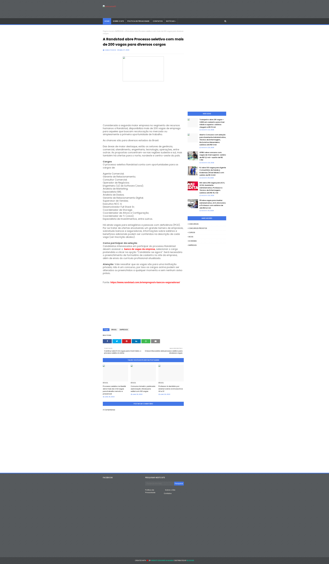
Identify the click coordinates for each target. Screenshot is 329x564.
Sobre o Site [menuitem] (118, 21)
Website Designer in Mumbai (162, 560)
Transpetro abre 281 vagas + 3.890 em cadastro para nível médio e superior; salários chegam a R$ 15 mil (212, 123)
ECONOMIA (193, 241)
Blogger (190, 560)
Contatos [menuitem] (158, 21)
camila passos (110, 50)
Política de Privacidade (150, 491)
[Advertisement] (143, 103)
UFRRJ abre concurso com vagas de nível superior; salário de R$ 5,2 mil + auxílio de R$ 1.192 (212, 156)
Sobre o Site (170, 490)
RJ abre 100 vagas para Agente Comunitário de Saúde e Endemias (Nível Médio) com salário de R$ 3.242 (212, 171)
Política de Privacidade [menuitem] (138, 21)
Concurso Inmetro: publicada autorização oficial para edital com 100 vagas (143, 388)
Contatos (168, 493)
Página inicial (108, 31)
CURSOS (192, 232)
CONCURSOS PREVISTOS (198, 228)
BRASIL (114, 330)
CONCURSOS (194, 224)
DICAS (191, 237)
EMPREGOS (119, 31)
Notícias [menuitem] (170, 21)
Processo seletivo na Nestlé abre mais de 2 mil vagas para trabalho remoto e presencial (114, 390)
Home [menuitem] (106, 21)
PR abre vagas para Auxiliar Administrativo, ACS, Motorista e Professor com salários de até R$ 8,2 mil (212, 204)
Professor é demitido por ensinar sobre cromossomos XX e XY (170, 388)
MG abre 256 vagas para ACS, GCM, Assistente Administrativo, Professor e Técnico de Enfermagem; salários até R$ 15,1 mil (212, 188)
